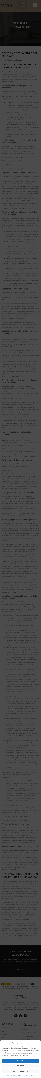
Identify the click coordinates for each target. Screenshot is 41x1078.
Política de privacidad (22, 1075)
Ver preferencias (20, 1071)
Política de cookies (11, 1075)
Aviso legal (31, 1075)
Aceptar (20, 1061)
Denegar (20, 1066)
